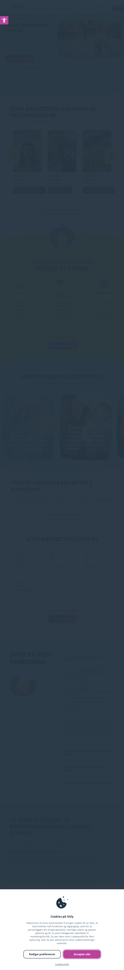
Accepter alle (82, 954)
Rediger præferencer (42, 954)
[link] (4, 20)
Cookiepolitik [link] (62, 964)
